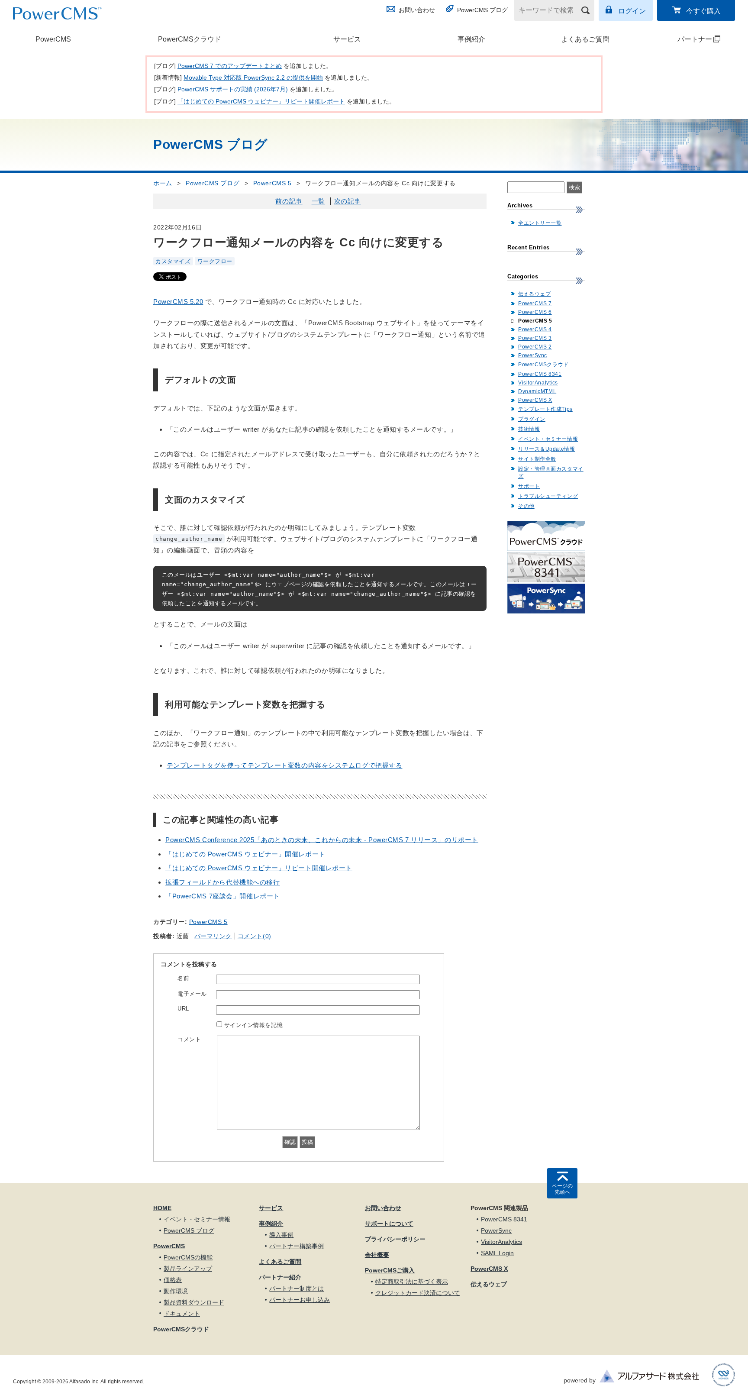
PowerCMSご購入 (390, 1270)
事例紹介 (471, 39)
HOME (162, 1207)
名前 (183, 978)
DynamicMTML (537, 391)
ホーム (162, 183)
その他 (526, 506)
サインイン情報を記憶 (253, 1025)
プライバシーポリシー (395, 1239)
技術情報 (529, 429)
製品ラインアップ (188, 1268)
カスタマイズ (172, 261)
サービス (347, 39)
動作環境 (176, 1291)
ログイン (632, 11)
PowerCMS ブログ (482, 9)
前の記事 (288, 201)
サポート (529, 486)
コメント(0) (254, 936)
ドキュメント (182, 1313)
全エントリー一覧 (539, 223)
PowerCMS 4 (535, 329)
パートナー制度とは (296, 1288)
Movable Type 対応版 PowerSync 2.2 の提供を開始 (253, 77)
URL (183, 1008)
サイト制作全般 (537, 459)
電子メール (192, 994)
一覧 (318, 201)
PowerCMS (53, 39)
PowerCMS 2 (535, 347)
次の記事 (347, 201)
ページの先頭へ (562, 1189)
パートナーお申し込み (299, 1299)
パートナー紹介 (280, 1277)
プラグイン (531, 419)
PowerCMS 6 (535, 312)
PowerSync (532, 355)
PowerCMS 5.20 (178, 301)
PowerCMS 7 (535, 303)
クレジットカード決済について (417, 1292)
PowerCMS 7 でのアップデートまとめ (229, 65)
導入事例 (281, 1234)
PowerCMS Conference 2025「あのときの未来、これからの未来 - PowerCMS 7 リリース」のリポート (321, 839)
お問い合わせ (417, 9)
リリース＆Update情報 (546, 449)
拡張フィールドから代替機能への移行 (222, 882)
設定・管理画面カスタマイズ (551, 472)
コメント (189, 1039)
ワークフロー (214, 261)
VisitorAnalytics (538, 383)
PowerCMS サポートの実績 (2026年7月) (232, 89)
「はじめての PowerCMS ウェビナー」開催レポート (245, 854)
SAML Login (497, 1253)
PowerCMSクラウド (189, 39)
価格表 (173, 1279)
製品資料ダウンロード (194, 1302)
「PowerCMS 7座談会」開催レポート (222, 896)
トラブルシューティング (548, 496)
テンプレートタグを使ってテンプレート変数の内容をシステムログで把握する (285, 765)
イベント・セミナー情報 (548, 439)
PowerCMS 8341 (539, 374)
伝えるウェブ (534, 294)
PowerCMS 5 (272, 183)
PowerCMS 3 (535, 338)
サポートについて (389, 1223)
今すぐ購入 (703, 11)
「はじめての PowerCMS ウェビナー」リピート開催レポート (261, 101)
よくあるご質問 (585, 39)
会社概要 (377, 1254)
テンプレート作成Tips (545, 409)
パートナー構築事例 (296, 1246)
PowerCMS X (535, 400)
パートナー (680, 39)
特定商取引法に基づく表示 (411, 1281)
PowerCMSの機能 (188, 1257)
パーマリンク (213, 936)
